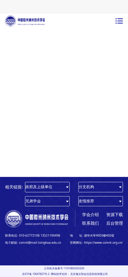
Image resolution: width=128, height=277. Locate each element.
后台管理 (114, 223)
